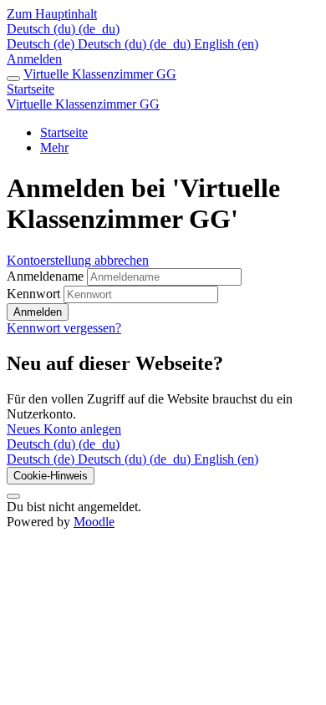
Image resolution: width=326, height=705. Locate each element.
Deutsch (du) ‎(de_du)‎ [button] (63, 444)
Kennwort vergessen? (64, 328)
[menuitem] (42, 459)
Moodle (94, 522)
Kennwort (33, 294)
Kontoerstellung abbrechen (78, 260)
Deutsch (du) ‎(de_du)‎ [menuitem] (136, 44)
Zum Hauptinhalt (52, 14)
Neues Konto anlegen (64, 429)
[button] (63, 29)
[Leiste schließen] (13, 78)
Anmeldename (47, 276)
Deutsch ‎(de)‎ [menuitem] (42, 44)
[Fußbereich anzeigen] (13, 496)
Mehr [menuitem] (54, 147)
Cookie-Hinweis (50, 475)
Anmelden (34, 59)
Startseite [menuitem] (64, 132)
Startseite (30, 89)
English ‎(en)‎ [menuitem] (226, 44)
